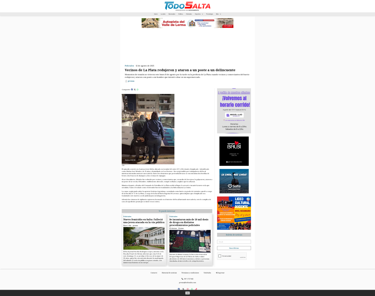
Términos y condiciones (190, 273)
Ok (188, 293)
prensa (131, 81)
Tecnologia (209, 14)
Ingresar (221, 273)
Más (217, 14)
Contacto (154, 273)
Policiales (189, 14)
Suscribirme (234, 248)
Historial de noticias (169, 273)
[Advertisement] (187, 44)
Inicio (156, 14)
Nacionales (172, 14)
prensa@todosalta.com (187, 282)
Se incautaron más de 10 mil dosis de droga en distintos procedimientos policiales (188, 222)
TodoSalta (207, 273)
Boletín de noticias (234, 235)
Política (180, 14)
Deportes (198, 14)
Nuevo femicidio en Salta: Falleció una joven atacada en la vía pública (143, 221)
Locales (163, 14)
